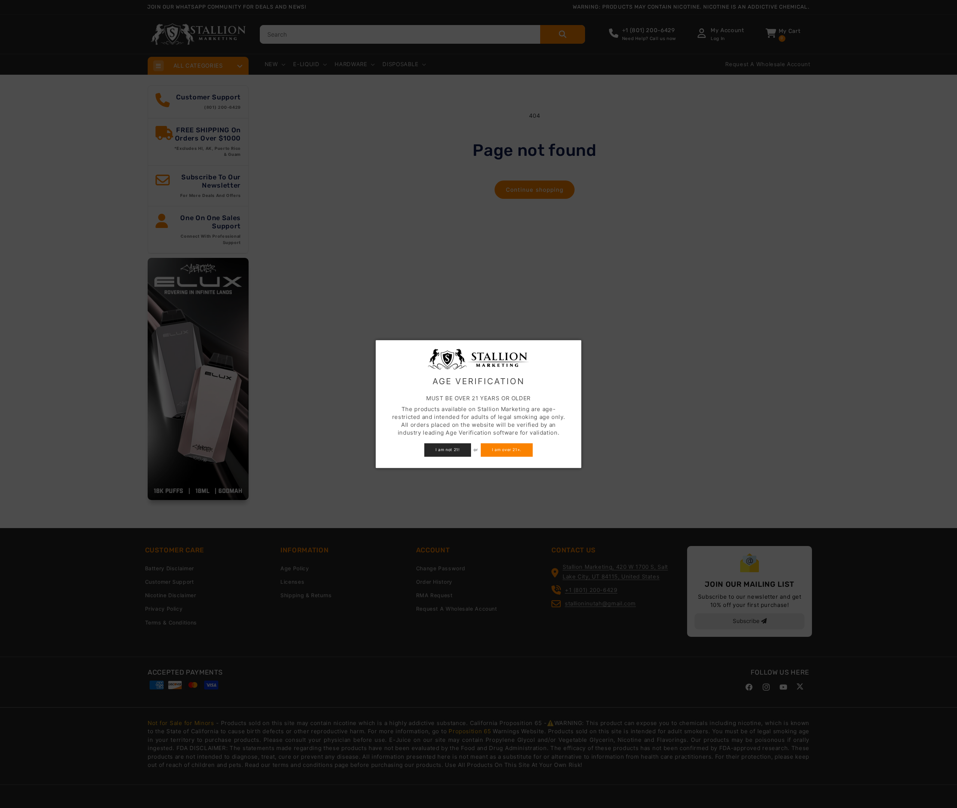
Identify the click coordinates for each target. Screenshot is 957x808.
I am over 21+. (506, 449)
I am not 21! (448, 449)
